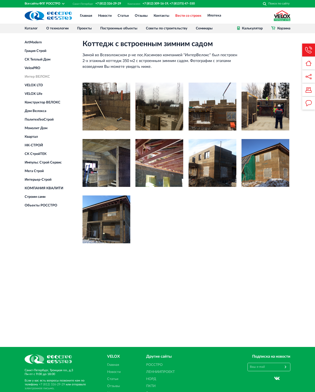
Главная (86, 15)
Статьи (123, 15)
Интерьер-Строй (38, 179)
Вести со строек (188, 15)
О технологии (57, 28)
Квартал (31, 136)
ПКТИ (151, 386)
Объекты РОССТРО (41, 205)
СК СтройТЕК (35, 154)
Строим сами (35, 196)
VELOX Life (33, 93)
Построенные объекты (118, 28)
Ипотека (214, 15)
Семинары (204, 28)
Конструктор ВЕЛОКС (42, 102)
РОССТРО (154, 364)
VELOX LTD (34, 85)
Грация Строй (35, 51)
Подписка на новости (271, 357)
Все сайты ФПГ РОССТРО (42, 3)
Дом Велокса (35, 111)
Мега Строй (34, 171)
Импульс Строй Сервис (43, 162)
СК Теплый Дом (37, 59)
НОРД (151, 379)
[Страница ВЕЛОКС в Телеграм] (287, 378)
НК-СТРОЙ (34, 145)
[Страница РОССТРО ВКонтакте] (277, 378)
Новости (105, 15)
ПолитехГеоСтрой (39, 119)
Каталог (31, 28)
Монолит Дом (36, 128)
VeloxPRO (32, 68)
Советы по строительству (166, 28)
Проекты (84, 28)
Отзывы (141, 15)
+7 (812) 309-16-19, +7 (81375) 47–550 (168, 3)
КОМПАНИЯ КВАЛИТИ (44, 188)
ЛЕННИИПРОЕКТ (160, 372)
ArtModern (33, 42)
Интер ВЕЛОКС (37, 76)
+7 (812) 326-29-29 (108, 3)
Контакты (161, 15)
